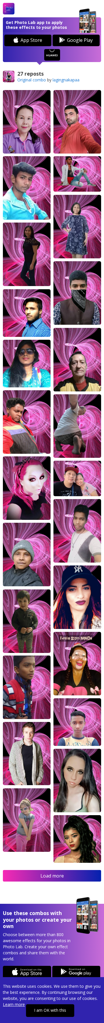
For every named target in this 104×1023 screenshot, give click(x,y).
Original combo (31, 80)
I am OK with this (50, 1010)
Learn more (14, 1004)
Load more (52, 876)
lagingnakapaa (66, 80)
